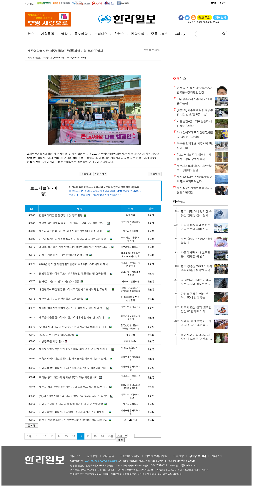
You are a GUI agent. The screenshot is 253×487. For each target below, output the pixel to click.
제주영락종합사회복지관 (40, 57)
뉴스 (31, 34)
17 (80, 436)
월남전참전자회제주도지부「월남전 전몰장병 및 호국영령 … (74, 273)
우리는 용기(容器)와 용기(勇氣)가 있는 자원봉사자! (68, 377)
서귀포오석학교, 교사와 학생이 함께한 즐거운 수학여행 (71, 403)
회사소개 (75, 456)
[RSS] (193, 19)
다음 (110, 436)
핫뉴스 (119, 34)
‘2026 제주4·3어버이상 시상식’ (57, 334)
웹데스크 (216, 456)
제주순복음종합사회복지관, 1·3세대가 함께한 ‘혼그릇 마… (73, 317)
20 (102, 436)
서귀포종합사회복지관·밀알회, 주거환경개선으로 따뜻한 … (73, 411)
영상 (64, 34)
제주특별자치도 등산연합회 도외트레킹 (61, 298)
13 (52, 436)
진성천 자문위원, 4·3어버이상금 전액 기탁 (63, 254)
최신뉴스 (179, 201)
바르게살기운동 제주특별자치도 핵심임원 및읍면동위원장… (74, 238)
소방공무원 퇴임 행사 (51, 341)
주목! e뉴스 (159, 34)
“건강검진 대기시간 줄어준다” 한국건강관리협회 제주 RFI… (73, 326)
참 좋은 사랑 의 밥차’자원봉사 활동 (59, 281)
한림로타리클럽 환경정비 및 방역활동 (61, 215)
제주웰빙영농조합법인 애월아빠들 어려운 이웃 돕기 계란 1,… (74, 349)
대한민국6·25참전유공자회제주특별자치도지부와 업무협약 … (75, 289)
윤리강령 (92, 456)
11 (37, 436)
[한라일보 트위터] (187, 19)
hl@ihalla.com (188, 465)
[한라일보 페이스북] (181, 19)
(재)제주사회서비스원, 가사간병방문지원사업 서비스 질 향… (74, 395)
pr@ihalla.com (187, 460)
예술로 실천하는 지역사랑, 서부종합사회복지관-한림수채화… (74, 246)
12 (44, 436)
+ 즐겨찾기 (30, 3)
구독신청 (178, 456)
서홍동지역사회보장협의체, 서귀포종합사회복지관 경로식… (74, 358)
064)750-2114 (159, 465)
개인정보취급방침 (156, 456)
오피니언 (101, 34)
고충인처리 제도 (130, 456)
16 (73, 436)
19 (95, 436)
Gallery (180, 34)
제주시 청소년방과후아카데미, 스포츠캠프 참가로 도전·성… (73, 386)
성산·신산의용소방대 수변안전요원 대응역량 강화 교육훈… (73, 419)
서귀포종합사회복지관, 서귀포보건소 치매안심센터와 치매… (74, 367)
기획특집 (47, 34)
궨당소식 (137, 34)
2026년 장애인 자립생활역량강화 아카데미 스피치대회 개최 (73, 264)
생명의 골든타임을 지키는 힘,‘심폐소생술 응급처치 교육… (72, 223)
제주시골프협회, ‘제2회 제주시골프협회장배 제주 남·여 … (72, 231)
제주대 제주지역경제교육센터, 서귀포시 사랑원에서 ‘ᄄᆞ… (72, 308)
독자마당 (81, 34)
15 (66, 436)
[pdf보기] (220, 19)
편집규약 (108, 456)
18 (88, 436)
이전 (29, 436)
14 (59, 436)
